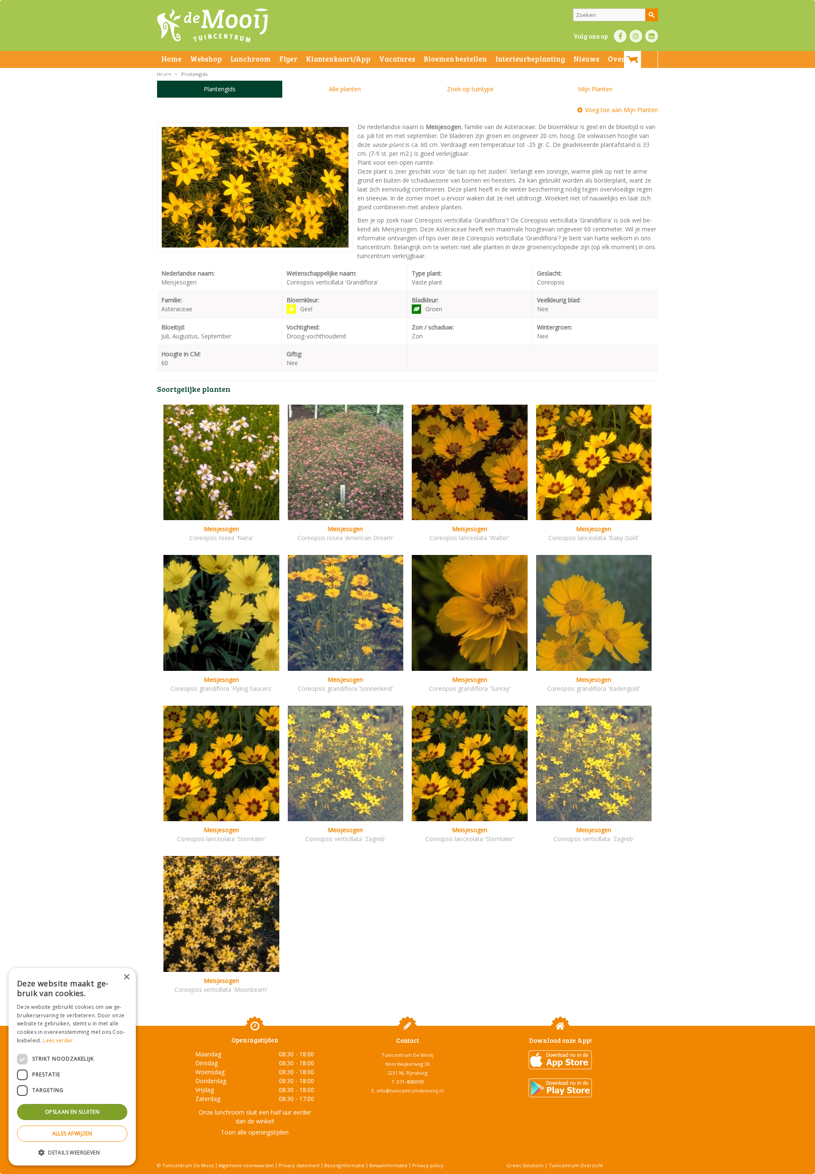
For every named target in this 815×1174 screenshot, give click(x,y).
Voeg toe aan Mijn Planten (621, 110)
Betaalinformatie (388, 1165)
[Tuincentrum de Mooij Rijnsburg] (212, 25)
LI (651, 36)
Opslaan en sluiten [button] (72, 1111)
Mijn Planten (595, 89)
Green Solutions (524, 1165)
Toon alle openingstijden (255, 1132)
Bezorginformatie (344, 1165)
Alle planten (345, 89)
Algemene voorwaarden (246, 1165)
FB (620, 36)
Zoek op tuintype (470, 89)
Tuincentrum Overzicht (576, 1165)
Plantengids (220, 89)
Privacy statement (299, 1165)
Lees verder (58, 1040)
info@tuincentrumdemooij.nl (410, 1090)
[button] (72, 1152)
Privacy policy (428, 1165)
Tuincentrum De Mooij (407, 1055)
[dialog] (72, 1067)
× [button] (126, 977)
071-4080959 (410, 1081)
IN (636, 36)
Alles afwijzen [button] (72, 1133)
